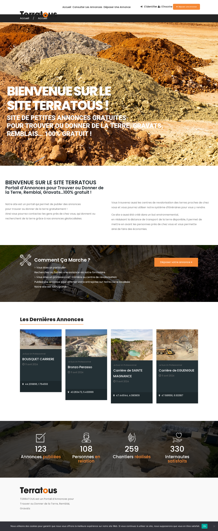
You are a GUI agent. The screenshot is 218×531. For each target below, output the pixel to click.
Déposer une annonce (117, 7)
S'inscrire (166, 6)
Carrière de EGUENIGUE (176, 370)
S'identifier (150, 6)
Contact (26, 21)
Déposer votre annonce (175, 262)
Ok (204, 526)
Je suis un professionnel (33, 353)
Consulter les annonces (87, 7)
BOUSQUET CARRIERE (38, 359)
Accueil (66, 7)
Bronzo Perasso (80, 367)
